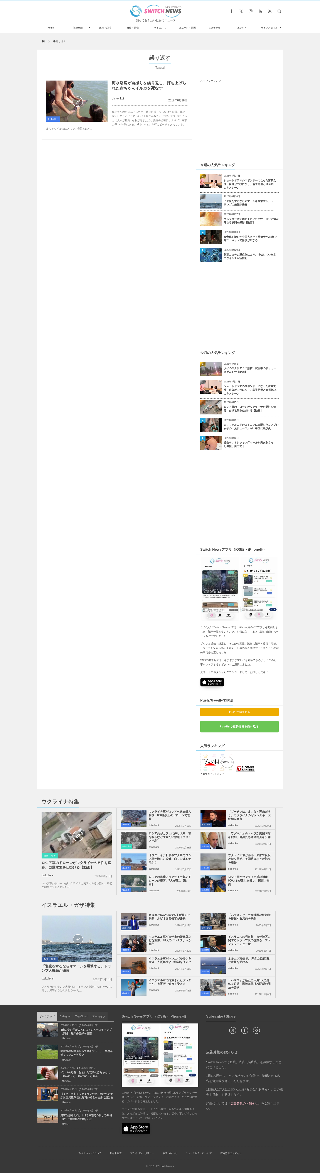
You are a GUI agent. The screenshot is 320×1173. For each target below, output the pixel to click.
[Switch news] (156, 16)
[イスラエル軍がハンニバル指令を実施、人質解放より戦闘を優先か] (134, 965)
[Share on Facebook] (231, 11)
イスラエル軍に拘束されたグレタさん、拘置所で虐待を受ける (170, 982)
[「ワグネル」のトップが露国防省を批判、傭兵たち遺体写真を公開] (213, 840)
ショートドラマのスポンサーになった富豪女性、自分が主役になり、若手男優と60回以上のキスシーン (250, 184)
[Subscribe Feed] (269, 11)
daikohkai (118, 98)
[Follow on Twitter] (241, 11)
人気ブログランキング (212, 774)
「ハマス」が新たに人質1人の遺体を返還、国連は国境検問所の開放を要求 (249, 984)
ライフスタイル (269, 27)
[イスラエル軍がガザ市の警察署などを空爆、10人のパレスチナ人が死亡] (134, 943)
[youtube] (260, 11)
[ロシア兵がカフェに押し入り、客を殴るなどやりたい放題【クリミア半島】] (134, 840)
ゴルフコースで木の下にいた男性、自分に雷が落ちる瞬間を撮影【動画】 (251, 220)
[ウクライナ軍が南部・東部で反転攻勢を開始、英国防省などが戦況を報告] (213, 861)
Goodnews (215, 27)
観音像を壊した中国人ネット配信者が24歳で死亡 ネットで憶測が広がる (250, 238)
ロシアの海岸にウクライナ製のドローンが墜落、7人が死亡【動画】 (170, 880)
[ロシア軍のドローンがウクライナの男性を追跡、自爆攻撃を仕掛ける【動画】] (77, 835)
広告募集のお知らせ (231, 1153)
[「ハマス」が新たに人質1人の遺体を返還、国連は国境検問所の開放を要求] (213, 987)
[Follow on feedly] (256, 1030)
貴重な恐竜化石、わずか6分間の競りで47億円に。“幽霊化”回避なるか (86, 1117)
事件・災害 (50, 856)
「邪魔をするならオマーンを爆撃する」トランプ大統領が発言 (248, 203)
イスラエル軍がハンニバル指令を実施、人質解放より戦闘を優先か (170, 960)
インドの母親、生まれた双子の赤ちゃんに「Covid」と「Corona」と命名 (85, 1074)
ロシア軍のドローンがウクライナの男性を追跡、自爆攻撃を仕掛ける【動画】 (250, 408)
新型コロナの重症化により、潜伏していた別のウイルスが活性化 (250, 256)
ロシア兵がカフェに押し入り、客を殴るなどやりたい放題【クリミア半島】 (170, 837)
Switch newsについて (89, 1153)
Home (50, 27)
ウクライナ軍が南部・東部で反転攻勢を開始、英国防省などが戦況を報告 (249, 858)
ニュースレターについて (198, 1153)
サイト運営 (116, 1153)
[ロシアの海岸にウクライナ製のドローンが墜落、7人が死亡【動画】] (134, 883)
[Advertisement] (239, 122)
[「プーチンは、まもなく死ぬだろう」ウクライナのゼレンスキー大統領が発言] (213, 818)
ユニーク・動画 (187, 27)
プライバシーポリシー (142, 1153)
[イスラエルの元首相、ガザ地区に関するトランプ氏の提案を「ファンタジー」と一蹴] (213, 943)
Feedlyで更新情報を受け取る (239, 726)
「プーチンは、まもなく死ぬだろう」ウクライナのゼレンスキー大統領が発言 (249, 815)
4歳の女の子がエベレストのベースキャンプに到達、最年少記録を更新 (86, 1031)
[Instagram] (250, 11)
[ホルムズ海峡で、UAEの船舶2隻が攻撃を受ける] (213, 965)
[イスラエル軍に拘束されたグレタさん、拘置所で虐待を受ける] (134, 987)
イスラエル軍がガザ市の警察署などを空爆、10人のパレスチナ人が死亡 (170, 940)
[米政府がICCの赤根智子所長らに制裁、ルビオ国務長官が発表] (134, 921)
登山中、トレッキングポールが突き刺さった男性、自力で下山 (248, 444)
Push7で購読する (239, 712)
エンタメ (242, 27)
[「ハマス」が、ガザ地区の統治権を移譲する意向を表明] (213, 921)
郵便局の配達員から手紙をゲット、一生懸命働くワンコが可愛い (87, 1053)
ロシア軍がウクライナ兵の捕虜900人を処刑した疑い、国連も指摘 (248, 880)
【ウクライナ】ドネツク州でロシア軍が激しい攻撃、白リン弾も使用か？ (170, 858)
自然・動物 (133, 27)
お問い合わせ (170, 1153)
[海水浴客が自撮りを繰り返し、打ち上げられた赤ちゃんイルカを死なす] (77, 101)
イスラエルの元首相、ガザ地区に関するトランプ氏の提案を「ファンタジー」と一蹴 (249, 940)
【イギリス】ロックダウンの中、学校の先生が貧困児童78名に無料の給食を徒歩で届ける (87, 1095)
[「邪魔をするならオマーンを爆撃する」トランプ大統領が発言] (77, 939)
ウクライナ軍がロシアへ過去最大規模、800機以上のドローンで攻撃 (170, 815)
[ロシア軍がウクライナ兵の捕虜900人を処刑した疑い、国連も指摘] (213, 883)
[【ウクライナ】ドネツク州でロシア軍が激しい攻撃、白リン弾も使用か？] (134, 861)
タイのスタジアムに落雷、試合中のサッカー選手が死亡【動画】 (250, 370)
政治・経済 (105, 27)
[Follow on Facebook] (244, 1030)
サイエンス (160, 27)
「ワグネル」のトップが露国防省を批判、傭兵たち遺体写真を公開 (249, 835)
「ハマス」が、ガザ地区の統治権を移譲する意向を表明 (249, 916)
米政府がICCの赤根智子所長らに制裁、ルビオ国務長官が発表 (169, 916)
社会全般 (78, 27)
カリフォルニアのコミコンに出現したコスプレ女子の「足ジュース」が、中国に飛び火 (251, 426)
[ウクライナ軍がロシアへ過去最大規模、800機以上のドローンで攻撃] (134, 818)
